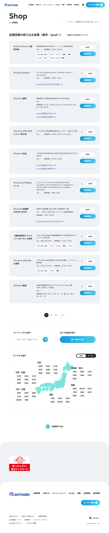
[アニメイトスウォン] (54, 78)
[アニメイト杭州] (54, 161)
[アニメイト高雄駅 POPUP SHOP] (54, 215)
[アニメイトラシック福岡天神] (54, 52)
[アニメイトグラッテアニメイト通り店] (54, 135)
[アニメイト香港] (54, 292)
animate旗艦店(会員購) (44, 117)
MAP (88, 47)
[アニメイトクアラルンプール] (54, 188)
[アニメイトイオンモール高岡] (54, 266)
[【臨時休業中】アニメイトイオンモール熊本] (54, 241)
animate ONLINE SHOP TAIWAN (48, 221)
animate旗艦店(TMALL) (45, 113)
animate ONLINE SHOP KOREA (48, 84)
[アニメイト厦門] (54, 107)
